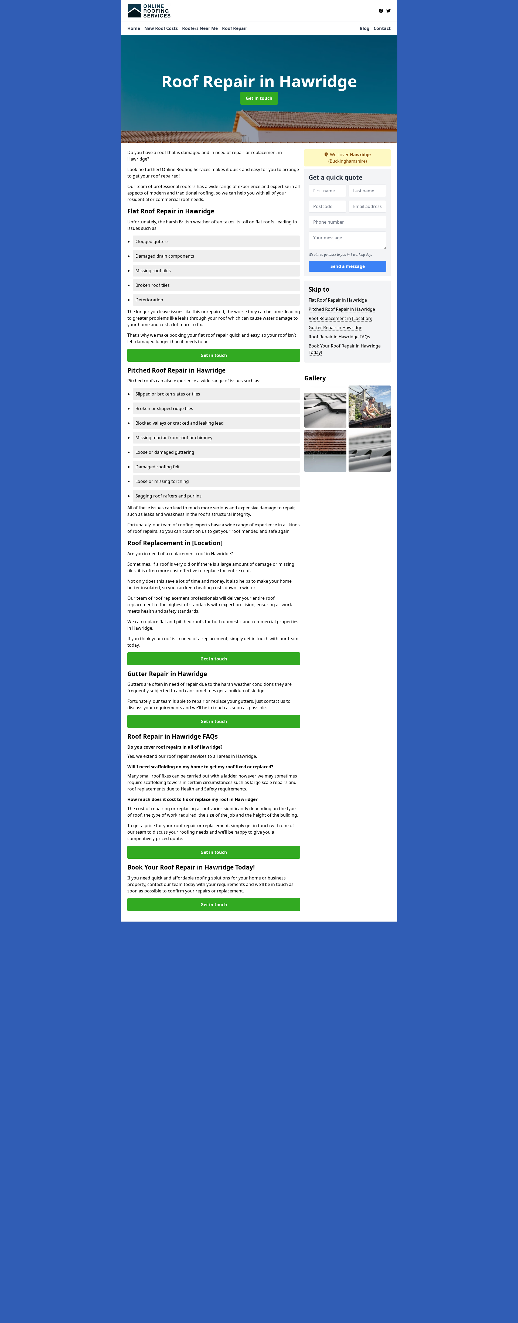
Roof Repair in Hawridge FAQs (339, 337)
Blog (364, 28)
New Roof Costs (161, 28)
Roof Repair (234, 28)
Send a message (347, 267)
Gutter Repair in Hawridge (335, 327)
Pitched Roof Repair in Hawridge (342, 309)
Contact (382, 28)
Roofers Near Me (200, 28)
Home (133, 28)
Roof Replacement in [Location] (340, 318)
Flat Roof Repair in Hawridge (338, 300)
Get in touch (259, 98)
